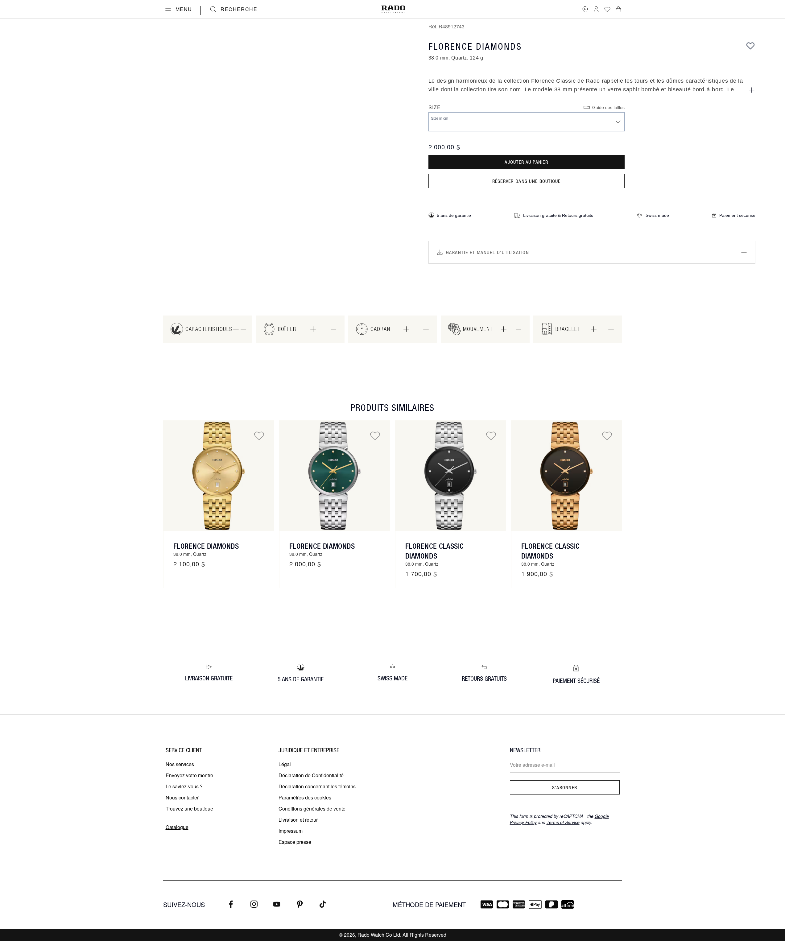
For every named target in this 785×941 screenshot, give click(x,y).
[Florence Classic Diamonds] (450, 476)
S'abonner (564, 787)
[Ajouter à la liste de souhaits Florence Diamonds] (259, 435)
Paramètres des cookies (305, 797)
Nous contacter (182, 797)
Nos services (180, 764)
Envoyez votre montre (189, 775)
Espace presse (295, 841)
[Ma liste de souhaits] (607, 9)
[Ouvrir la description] (751, 90)
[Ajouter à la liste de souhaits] (750, 46)
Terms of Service (563, 822)
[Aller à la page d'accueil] (393, 9)
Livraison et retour (298, 819)
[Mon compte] (596, 9)
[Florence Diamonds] (218, 476)
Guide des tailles (608, 107)
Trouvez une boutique (189, 808)
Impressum (291, 830)
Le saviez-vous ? (184, 786)
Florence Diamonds (206, 546)
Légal (285, 764)
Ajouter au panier (526, 162)
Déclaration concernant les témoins (317, 786)
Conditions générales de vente (312, 808)
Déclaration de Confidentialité (311, 775)
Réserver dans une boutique (526, 181)
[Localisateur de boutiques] (585, 9)
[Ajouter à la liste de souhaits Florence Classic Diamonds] (491, 435)
